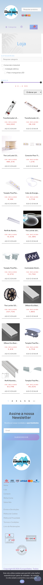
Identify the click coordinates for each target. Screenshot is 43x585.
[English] (23, 15)
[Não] (37, 578)
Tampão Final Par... (10, 193)
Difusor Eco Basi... (32, 305)
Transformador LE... (10, 118)
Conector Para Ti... (32, 155)
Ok (22, 581)
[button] (11, 27)
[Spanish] (29, 15)
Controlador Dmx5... (32, 268)
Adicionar (11, 129)
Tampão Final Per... (11, 268)
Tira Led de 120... (10, 305)
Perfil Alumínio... (11, 381)
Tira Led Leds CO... (10, 155)
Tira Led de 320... (32, 230)
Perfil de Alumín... (10, 230)
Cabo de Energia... (32, 193)
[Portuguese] (26, 15)
